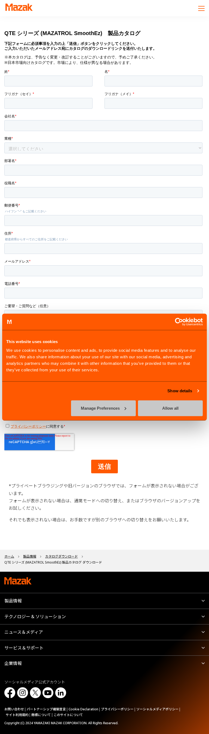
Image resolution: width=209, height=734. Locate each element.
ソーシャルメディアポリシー (157, 709)
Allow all (170, 408)
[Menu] (201, 8)
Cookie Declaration (83, 709)
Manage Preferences (100, 408)
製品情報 (13, 601)
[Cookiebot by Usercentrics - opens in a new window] (179, 322)
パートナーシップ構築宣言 (46, 709)
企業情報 (13, 663)
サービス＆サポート (24, 648)
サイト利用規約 (17, 715)
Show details (179, 390)
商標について (41, 715)
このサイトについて (68, 715)
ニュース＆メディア (23, 632)
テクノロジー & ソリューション (35, 617)
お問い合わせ (14, 709)
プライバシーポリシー (117, 709)
